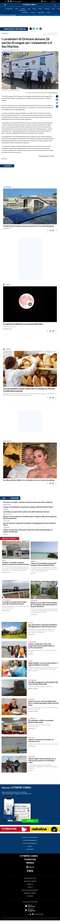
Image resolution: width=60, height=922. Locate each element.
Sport (53, 8)
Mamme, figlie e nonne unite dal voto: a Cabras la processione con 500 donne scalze (42, 760)
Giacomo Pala (6, 520)
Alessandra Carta (7, 228)
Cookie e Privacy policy (30, 878)
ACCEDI (53, 1)
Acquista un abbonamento (30, 840)
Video (16, 8)
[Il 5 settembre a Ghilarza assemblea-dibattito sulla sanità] (14, 726)
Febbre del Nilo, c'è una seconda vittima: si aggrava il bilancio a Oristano (43, 664)
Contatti (30, 887)
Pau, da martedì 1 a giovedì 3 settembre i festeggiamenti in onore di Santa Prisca (42, 626)
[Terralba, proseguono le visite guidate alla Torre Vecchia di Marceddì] (14, 687)
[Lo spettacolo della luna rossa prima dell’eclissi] (30, 304)
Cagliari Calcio (41, 12)
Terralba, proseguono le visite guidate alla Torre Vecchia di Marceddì (43, 683)
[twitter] (6, 1)
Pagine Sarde (30, 849)
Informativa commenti (30, 893)
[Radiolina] (45, 829)
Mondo (34, 8)
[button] (30, 29)
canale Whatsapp (53, 93)
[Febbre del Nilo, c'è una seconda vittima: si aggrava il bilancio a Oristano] (14, 668)
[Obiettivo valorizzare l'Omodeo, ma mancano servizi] (14, 745)
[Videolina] (15, 828)
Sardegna (22, 8)
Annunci (30, 846)
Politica (40, 8)
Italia (29, 8)
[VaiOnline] (30, 867)
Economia (47, 8)
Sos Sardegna (24, 12)
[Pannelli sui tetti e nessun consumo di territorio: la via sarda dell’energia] (30, 206)
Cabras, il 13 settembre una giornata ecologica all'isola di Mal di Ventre (28, 507)
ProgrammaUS (9, 8)
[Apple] (30, 906)
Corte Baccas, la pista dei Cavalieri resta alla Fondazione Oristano (26, 512)
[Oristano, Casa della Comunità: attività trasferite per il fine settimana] (15, 550)
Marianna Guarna (7, 504)
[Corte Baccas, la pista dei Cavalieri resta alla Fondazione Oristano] (15, 589)
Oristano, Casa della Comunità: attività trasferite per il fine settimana (28, 502)
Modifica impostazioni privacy (30, 890)
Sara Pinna (5, 509)
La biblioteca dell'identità (30, 843)
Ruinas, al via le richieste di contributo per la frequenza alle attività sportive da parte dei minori (44, 604)
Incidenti (33, 12)
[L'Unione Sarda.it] (30, 4)
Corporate (30, 896)
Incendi (48, 12)
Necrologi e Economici (30, 881)
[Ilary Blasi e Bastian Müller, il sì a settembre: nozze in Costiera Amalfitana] (30, 460)
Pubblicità (30, 884)
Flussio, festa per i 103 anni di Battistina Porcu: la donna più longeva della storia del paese (43, 703)
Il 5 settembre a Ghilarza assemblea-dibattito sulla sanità (41, 721)
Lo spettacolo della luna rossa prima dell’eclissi (23, 324)
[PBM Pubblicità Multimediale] (30, 871)
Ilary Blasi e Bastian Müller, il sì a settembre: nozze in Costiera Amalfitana (29, 480)
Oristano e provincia (15, 29)
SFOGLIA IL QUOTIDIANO (7, 15)
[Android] (30, 910)
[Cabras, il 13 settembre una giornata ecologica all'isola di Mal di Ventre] (44, 551)
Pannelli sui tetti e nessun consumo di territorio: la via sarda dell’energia (28, 226)
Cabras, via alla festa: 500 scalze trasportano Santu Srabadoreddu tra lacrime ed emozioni (41, 646)
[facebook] (8, 1)
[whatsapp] (10, 1)
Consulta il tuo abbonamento (30, 837)
